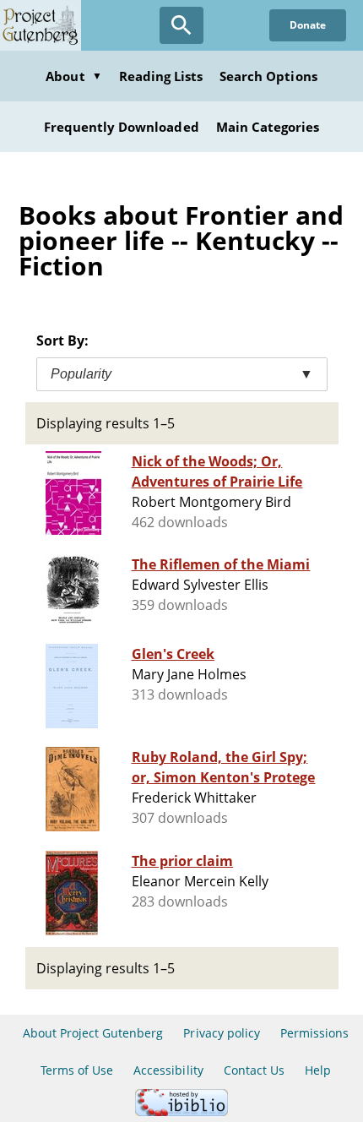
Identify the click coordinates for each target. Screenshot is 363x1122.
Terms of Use (77, 1070)
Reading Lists (161, 76)
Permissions (314, 1033)
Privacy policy (221, 1033)
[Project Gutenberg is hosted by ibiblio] (181, 1111)
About (73, 76)
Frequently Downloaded (121, 126)
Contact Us (254, 1070)
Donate (308, 25)
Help (318, 1070)
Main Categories (268, 126)
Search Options (268, 76)
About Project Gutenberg (93, 1033)
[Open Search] (181, 25)
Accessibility (168, 1070)
